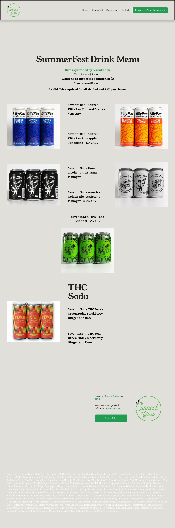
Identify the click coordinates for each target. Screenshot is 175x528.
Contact (125, 10)
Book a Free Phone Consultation (150, 10)
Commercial (112, 10)
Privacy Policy (111, 418)
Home (85, 10)
